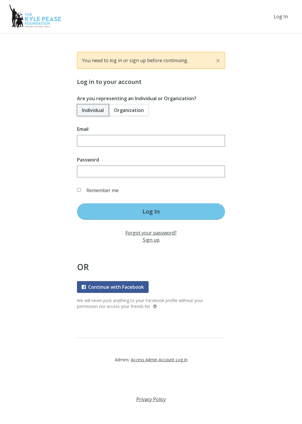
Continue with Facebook (116, 287)
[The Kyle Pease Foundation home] (35, 16)
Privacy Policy (151, 399)
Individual (93, 110)
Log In (281, 16)
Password (88, 159)
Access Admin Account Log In (159, 359)
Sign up (151, 240)
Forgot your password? (151, 233)
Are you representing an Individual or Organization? (136, 98)
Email (82, 129)
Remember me (102, 190)
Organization (129, 110)
